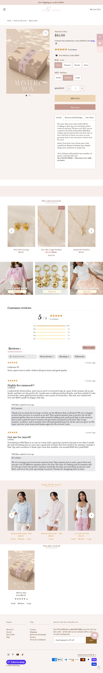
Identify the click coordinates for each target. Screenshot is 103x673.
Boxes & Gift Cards (20, 21)
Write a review (88, 348)
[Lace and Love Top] (81, 510)
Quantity (59, 88)
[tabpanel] (51, 413)
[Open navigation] (9, 9)
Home (9, 21)
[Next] (91, 231)
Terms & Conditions (38, 640)
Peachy (77, 65)
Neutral (67, 65)
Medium (68, 78)
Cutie (58, 65)
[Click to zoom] (45, 33)
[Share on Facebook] (100, 37)
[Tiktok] (22, 655)
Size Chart (90, 117)
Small (58, 78)
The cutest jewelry (51, 200)
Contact (33, 629)
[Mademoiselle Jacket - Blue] (21, 510)
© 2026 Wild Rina (13, 665)
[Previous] (11, 231)
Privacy (33, 637)
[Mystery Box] (21, 570)
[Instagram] (8, 655)
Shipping (33, 632)
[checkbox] (79, 356)
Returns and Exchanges (74, 117)
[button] (51, 326)
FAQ (8, 637)
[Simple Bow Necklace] (81, 226)
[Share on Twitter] (100, 43)
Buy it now (75, 107)
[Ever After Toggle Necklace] (51, 226)
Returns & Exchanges (38, 635)
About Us (9, 629)
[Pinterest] (13, 655)
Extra (86, 65)
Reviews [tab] (15, 348)
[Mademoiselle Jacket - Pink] (51, 510)
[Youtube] (17, 655)
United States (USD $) (86, 655)
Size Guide (10, 635)
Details (59, 117)
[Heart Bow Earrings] (21, 226)
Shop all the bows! (51, 484)
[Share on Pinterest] (100, 49)
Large (77, 78)
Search (9, 632)
